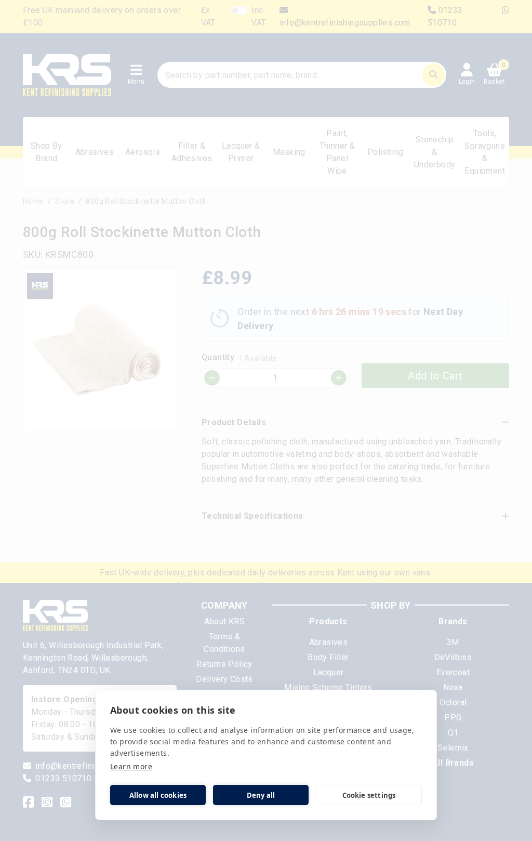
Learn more (131, 766)
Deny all (261, 795)
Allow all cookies (158, 795)
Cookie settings (369, 795)
